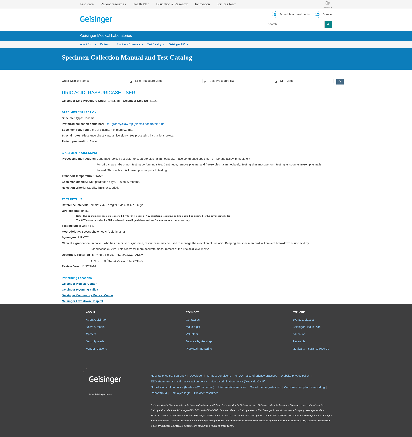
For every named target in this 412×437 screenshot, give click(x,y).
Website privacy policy (295, 375)
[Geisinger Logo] (96, 19)
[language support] (327, 4)
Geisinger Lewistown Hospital (82, 301)
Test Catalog (154, 44)
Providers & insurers (128, 44)
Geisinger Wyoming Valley (80, 289)
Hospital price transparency (168, 375)
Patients (105, 44)
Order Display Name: (75, 80)
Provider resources (206, 393)
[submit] (340, 82)
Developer (196, 375)
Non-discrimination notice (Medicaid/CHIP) (238, 381)
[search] (296, 24)
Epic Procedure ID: (222, 80)
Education (298, 334)
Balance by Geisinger (199, 341)
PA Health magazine (199, 348)
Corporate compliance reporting (304, 387)
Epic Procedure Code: (149, 80)
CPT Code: (287, 80)
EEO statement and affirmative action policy (179, 381)
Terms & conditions (218, 375)
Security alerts (95, 341)
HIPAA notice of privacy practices (256, 375)
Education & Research (172, 4)
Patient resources (113, 4)
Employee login (180, 393)
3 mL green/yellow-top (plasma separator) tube (134, 124)
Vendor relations (96, 348)
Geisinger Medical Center (79, 283)
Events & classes (303, 319)
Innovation (202, 4)
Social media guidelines (265, 387)
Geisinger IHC (177, 44)
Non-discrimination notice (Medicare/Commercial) (182, 387)
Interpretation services (232, 387)
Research (298, 341)
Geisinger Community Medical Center (87, 295)
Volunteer (192, 334)
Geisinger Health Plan (306, 327)
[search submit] (328, 24)
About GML (86, 44)
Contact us (193, 319)
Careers (91, 334)
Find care (87, 4)
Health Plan (141, 4)
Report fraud (159, 393)
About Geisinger (96, 319)
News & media (95, 327)
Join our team (226, 4)
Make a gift (193, 327)
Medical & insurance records (310, 348)
